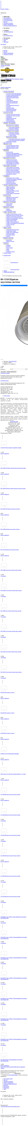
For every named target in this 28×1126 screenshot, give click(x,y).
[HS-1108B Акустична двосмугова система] (4, 568)
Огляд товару (6, 395)
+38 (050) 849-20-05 (8, 31)
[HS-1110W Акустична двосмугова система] (4, 670)
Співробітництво (7, 19)
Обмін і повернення (8, 24)
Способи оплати (5, 380)
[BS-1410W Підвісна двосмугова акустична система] (4, 466)
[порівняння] (2, 359)
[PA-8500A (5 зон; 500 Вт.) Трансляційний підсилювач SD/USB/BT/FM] (4, 1017)
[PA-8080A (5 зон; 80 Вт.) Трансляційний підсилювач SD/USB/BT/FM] (4, 915)
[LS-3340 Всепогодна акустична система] (4, 793)
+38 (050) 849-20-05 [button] (5, 1106)
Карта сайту (6, 1086)
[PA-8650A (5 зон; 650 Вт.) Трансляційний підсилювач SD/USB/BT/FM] (4, 1038)
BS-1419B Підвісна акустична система (10, 529)
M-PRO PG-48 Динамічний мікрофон (10, 753)
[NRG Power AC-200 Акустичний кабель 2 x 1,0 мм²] (4, 772)
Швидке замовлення (11, 371)
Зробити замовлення (6, 87)
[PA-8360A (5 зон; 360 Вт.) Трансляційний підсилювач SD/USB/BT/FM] (4, 997)
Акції (4, 1089)
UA (3, 59)
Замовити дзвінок (19, 79)
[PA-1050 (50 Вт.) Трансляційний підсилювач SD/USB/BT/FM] (4, 1058)
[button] (3, 44)
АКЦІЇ (5, 270)
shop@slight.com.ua (8, 35)
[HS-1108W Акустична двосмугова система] (4, 589)
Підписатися (17, 1073)
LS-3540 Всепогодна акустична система (10, 876)
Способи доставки (5, 373)
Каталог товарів (4, 9)
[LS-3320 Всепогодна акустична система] (4, 834)
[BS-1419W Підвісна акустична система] (4, 507)
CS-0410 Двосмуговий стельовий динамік (11, 447)
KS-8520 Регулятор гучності (7, 712)
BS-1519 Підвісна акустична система (10, 549)
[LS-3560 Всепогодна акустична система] (4, 854)
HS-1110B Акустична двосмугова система (11, 651)
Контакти (5, 1085)
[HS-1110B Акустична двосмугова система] (4, 650)
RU (6, 59)
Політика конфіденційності (10, 25)
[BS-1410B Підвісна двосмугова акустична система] (4, 487)
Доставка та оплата (8, 23)
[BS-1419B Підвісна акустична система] (4, 528)
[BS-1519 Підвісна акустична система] (4, 548)
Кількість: (3, 369)
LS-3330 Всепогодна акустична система (10, 814)
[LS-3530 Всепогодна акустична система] (4, 895)
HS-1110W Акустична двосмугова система (11, 672)
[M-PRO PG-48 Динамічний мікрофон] (4, 752)
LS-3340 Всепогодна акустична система (10, 794)
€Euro (2, 64)
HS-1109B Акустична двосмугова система (11, 610)
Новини (5, 50)
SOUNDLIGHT (13, 361)
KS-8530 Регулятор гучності (7, 733)
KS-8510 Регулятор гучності (7, 692)
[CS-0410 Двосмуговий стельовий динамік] (4, 446)
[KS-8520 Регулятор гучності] (4, 711)
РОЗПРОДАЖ (6, 255)
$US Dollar (7, 64)
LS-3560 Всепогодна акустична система (10, 855)
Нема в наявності (5, 453)
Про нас (5, 21)
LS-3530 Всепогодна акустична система (10, 896)
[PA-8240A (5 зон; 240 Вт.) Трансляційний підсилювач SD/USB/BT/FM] (4, 976)
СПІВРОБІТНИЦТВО (8, 272)
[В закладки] (1, 359)
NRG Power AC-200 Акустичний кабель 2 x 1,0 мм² (13, 774)
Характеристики (14, 421)
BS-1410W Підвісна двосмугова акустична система (13, 468)
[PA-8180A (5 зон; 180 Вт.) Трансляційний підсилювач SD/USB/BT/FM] (4, 956)
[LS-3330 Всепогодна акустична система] (4, 813)
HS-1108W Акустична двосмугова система (11, 590)
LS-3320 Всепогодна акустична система (10, 835)
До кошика (3, 371)
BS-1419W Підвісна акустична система (10, 508)
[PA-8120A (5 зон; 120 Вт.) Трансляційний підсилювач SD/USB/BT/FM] (4, 936)
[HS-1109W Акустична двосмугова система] (4, 630)
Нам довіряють (7, 17)
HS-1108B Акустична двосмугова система (11, 570)
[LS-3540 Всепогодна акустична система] (4, 874)
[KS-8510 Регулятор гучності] (4, 691)
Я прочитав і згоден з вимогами (14, 1075)
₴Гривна (12, 64)
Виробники (6, 1087)
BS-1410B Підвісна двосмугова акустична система (13, 488)
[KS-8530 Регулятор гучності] (4, 732)
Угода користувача (8, 20)
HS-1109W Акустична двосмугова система (11, 631)
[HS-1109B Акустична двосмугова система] (4, 609)
